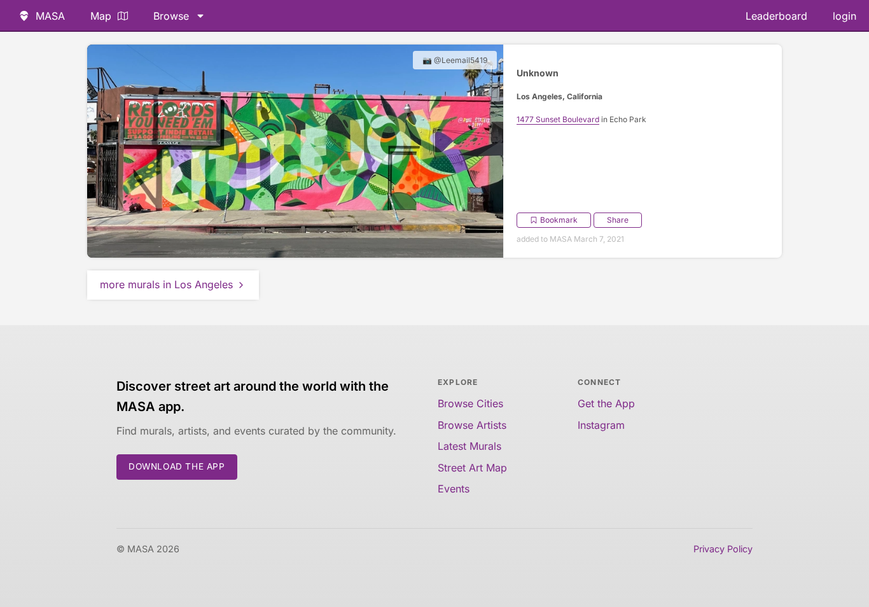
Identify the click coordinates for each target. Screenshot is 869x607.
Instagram (601, 425)
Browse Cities (470, 403)
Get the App (606, 403)
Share (618, 220)
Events (453, 488)
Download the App (177, 466)
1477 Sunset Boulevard (558, 119)
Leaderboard (776, 16)
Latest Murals (469, 446)
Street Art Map (472, 467)
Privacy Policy (723, 548)
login (844, 16)
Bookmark (559, 220)
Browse (171, 16)
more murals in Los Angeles (166, 284)
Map (100, 16)
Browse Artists (472, 425)
